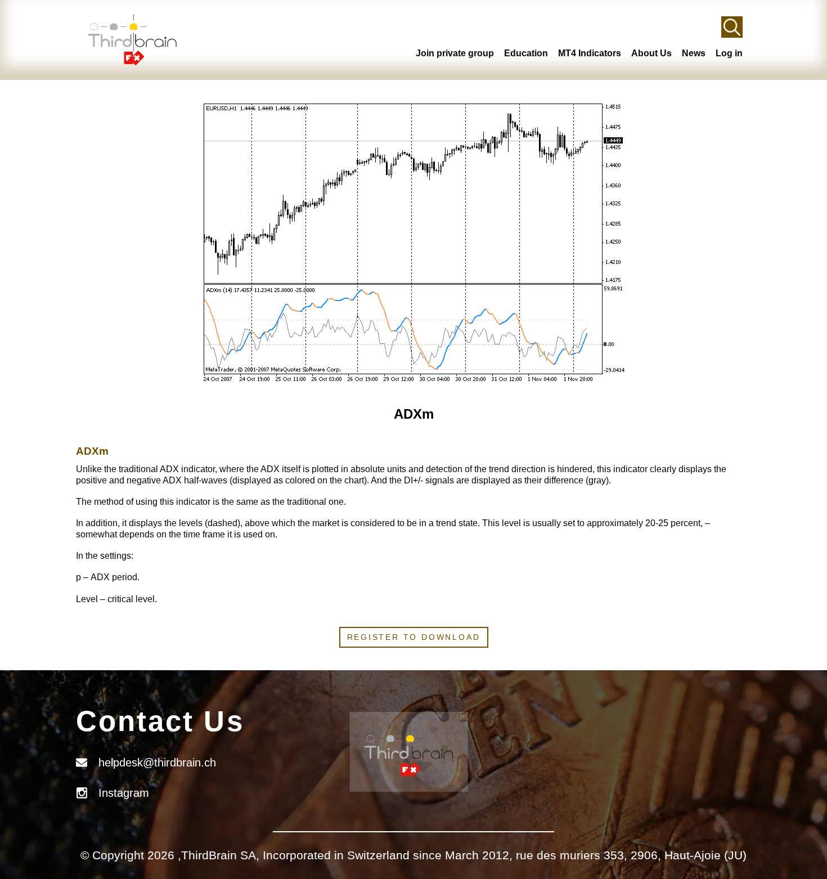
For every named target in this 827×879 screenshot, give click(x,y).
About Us (651, 53)
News (693, 53)
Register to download (413, 637)
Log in (729, 53)
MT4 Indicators (589, 53)
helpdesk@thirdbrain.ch (157, 762)
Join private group (455, 53)
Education (526, 53)
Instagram (123, 793)
